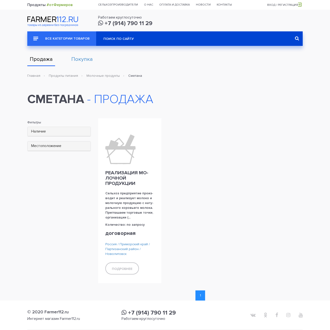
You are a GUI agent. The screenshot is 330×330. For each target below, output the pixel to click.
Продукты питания (63, 76)
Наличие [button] (38, 131)
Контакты (224, 5)
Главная (33, 76)
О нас (148, 5)
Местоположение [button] (46, 145)
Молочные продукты (103, 76)
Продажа (41, 59)
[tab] (59, 131)
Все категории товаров (67, 38)
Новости (203, 5)
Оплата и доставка (174, 5)
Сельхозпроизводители (118, 5)
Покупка (82, 59)
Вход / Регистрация (282, 5)
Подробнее (122, 269)
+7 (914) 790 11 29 (127, 23)
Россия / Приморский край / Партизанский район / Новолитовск (127, 249)
